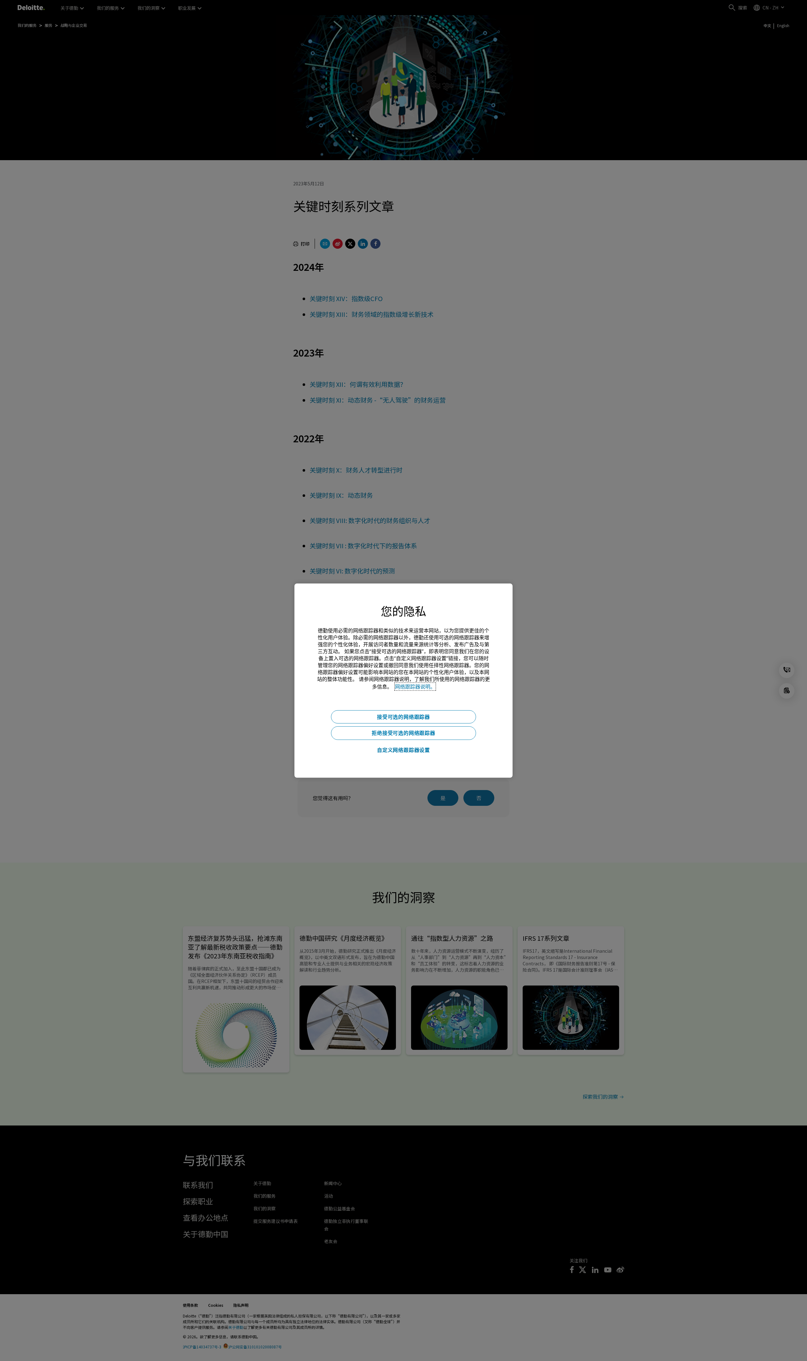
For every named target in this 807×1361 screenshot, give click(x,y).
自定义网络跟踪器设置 (403, 750)
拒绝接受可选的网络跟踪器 (403, 733)
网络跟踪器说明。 (415, 686)
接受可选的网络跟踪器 (403, 716)
